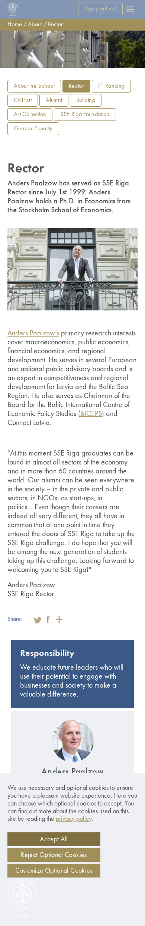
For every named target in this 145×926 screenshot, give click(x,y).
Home (14, 25)
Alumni (54, 100)
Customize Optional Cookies (53, 870)
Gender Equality (33, 129)
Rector (55, 25)
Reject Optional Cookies (54, 855)
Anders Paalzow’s (33, 333)
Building (85, 100)
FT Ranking (111, 86)
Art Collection (30, 115)
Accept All (54, 839)
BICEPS (91, 414)
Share (59, 619)
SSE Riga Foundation (84, 115)
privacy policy (73, 819)
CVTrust (23, 100)
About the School (34, 86)
